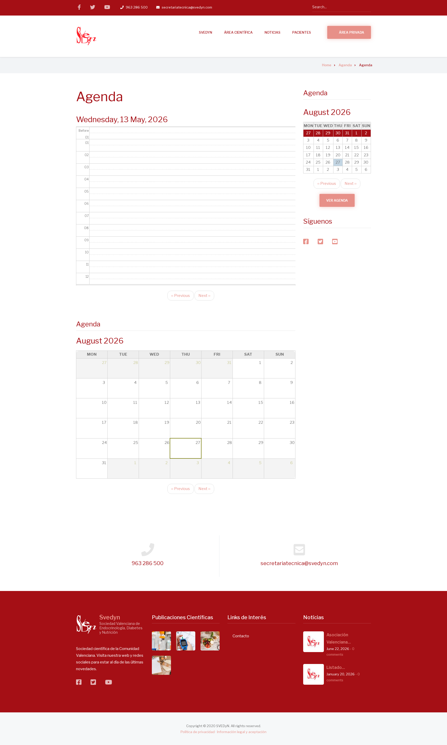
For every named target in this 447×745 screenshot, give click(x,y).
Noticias (272, 32)
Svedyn (109, 617)
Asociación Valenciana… (338, 638)
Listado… (335, 667)
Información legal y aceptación (241, 732)
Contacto (241, 636)
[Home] (86, 36)
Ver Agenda (337, 200)
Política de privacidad (198, 732)
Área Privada (351, 32)
